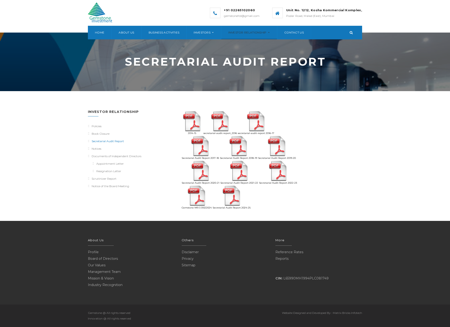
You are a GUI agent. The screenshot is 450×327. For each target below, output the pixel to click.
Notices (96, 148)
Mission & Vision (101, 278)
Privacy (188, 258)
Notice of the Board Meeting (110, 186)
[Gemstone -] (100, 13)
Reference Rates (289, 252)
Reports (282, 258)
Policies (96, 126)
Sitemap (188, 265)
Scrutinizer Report (104, 178)
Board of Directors (103, 258)
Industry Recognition (105, 285)
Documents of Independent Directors (116, 156)
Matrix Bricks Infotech (347, 313)
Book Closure (100, 133)
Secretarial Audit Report (108, 141)
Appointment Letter (110, 163)
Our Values (96, 265)
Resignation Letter (108, 171)
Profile (93, 252)
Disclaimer (190, 252)
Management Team (104, 272)
